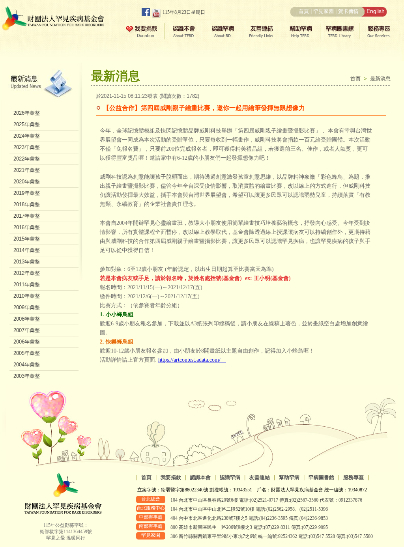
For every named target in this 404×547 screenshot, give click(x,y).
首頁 (304, 11)
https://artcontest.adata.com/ (192, 360)
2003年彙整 (26, 376)
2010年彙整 (26, 296)
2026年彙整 (26, 113)
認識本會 (200, 477)
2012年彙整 (26, 273)
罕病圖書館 (321, 477)
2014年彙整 (26, 250)
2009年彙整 (26, 307)
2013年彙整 (26, 262)
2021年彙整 (26, 170)
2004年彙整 (26, 365)
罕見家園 (323, 11)
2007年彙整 (26, 330)
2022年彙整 (26, 159)
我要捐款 (171, 477)
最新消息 (380, 79)
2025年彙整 (26, 124)
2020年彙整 (26, 182)
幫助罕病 (289, 477)
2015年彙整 (26, 239)
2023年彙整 (26, 147)
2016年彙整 (26, 227)
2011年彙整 (26, 285)
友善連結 (259, 477)
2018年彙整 (26, 204)
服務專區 (353, 477)
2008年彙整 (26, 319)
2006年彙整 (26, 342)
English (376, 11)
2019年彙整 (26, 193)
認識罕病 (230, 477)
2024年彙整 (26, 136)
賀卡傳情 (348, 11)
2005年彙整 (26, 353)
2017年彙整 (26, 216)
